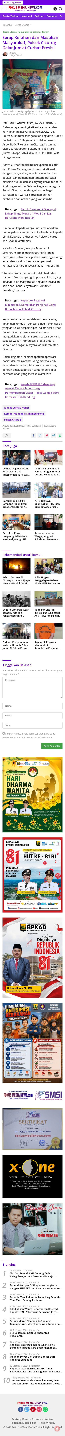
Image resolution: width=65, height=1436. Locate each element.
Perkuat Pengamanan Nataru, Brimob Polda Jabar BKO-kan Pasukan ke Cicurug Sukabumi (16, 645)
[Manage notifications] (57, 1428)
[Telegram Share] (53, 435)
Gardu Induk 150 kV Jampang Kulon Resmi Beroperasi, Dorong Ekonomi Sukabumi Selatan (15, 504)
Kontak (49, 1419)
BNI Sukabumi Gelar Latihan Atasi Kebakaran (30, 1334)
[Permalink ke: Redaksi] (5, 54)
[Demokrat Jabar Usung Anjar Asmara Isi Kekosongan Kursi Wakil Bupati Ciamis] (16, 458)
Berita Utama (9, 31)
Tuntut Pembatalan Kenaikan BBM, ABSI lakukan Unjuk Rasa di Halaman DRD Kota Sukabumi (36, 1382)
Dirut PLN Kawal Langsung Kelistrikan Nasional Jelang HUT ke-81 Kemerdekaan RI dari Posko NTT (15, 536)
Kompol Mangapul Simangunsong (24, 413)
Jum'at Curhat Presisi (16, 407)
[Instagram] (39, 1409)
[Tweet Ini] (40, 435)
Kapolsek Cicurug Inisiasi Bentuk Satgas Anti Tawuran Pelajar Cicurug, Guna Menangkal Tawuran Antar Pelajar (47, 612)
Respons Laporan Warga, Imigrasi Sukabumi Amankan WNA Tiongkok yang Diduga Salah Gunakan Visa (47, 536)
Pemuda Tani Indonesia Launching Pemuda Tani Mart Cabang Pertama (35, 1299)
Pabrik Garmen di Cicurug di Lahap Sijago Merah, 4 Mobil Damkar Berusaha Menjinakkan (16, 580)
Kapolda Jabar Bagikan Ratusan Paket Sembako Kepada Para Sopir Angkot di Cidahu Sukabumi (32, 1346)
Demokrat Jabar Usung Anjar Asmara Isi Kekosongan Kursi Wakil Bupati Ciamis (16, 471)
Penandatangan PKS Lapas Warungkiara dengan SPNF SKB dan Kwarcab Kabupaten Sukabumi (35, 1287)
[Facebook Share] (33, 435)
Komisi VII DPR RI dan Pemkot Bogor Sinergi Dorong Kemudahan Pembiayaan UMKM (47, 471)
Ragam (45, 31)
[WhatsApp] (45, 1409)
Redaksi (13, 53)
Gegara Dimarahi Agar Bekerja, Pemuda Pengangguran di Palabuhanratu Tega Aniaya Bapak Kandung (16, 612)
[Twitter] (27, 1409)
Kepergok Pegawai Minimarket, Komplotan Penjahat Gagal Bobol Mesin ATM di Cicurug (48, 645)
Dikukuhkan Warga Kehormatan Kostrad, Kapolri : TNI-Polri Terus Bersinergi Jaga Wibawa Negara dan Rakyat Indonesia (34, 1311)
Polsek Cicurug (12, 419)
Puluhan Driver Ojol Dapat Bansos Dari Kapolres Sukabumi (32, 1358)
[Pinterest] (33, 1409)
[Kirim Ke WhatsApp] (60, 435)
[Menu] (4, 9)
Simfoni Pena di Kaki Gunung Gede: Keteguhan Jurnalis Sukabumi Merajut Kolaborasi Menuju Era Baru (32, 1275)
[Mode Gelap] (55, 9)
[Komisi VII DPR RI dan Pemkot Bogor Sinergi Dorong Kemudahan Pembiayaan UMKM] (48, 457)
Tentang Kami (20, 1419)
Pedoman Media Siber (23, 1422)
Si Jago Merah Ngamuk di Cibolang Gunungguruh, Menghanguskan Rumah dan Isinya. (35, 1323)
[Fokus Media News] (25, 9)
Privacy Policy (47, 1422)
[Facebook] (20, 1409)
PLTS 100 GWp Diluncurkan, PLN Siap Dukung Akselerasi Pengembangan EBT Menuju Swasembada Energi (47, 504)
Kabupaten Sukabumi (29, 31)
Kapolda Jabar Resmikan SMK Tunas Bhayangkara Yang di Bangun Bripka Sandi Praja (35, 1370)
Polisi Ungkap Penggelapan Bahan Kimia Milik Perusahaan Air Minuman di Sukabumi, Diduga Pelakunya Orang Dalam (48, 580)
